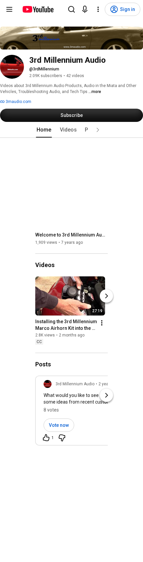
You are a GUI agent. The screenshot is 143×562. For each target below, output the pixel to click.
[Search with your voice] (84, 9)
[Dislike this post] (62, 437)
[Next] (106, 296)
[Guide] (9, 9)
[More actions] (101, 322)
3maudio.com (18, 101)
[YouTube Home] (37, 9)
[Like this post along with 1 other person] (46, 437)
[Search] (71, 9)
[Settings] (98, 9)
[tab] (44, 130)
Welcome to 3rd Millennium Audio (71, 234)
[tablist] (71, 130)
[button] (98, 130)
